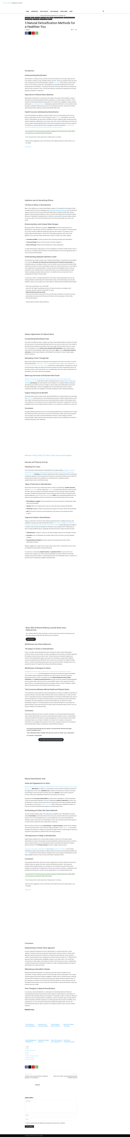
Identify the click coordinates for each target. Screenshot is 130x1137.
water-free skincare (30, 1059)
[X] (29, 33)
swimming (51, 489)
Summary (50, 19)
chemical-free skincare (30, 1050)
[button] (103, 11)
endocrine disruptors (30, 1057)
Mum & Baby (63, 11)
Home (27, 11)
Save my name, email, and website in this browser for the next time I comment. (45, 1123)
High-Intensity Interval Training (44, 495)
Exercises (51, 17)
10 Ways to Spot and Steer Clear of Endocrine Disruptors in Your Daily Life (36, 1076)
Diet (47, 17)
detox (27, 1052)
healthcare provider (46, 804)
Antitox (37, 15)
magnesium (66, 827)
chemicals (56, 82)
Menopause (34, 11)
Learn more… (30, 639)
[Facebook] (26, 33)
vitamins (27, 383)
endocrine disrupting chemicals (32, 1055)
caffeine (27, 853)
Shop (71, 11)
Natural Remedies (28, 19)
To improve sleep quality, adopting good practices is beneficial (45, 849)
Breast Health (43, 17)
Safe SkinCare (54, 11)
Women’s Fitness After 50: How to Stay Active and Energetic (48, 455)
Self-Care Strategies (43, 19)
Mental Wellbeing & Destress (69, 17)
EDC (27, 1054)
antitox (27, 1048)
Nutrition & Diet (36, 19)
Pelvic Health (44, 11)
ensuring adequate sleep (38, 104)
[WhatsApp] (36, 33)
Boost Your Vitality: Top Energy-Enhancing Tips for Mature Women (65, 1076)
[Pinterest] (33, 33)
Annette (28, 29)
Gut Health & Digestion (58, 17)
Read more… (28, 146)
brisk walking (32, 489)
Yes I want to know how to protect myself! (51, 739)
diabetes (58, 117)
